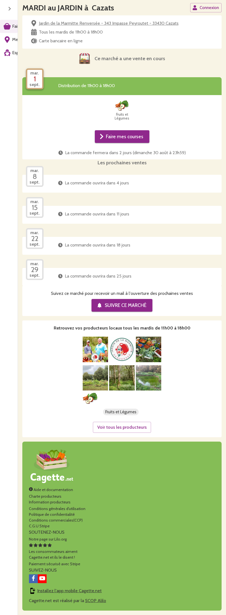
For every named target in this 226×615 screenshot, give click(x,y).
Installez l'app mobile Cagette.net (69, 590)
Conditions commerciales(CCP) (56, 520)
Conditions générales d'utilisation (57, 508)
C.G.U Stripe (39, 525)
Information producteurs (50, 502)
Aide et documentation (53, 489)
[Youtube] (42, 578)
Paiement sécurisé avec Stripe (54, 563)
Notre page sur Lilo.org (48, 539)
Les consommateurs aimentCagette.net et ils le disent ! (53, 554)
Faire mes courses (124, 136)
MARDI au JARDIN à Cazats (68, 7)
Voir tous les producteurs (122, 427)
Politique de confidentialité (52, 514)
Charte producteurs (45, 496)
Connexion (209, 7)
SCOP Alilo (95, 600)
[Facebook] (33, 578)
